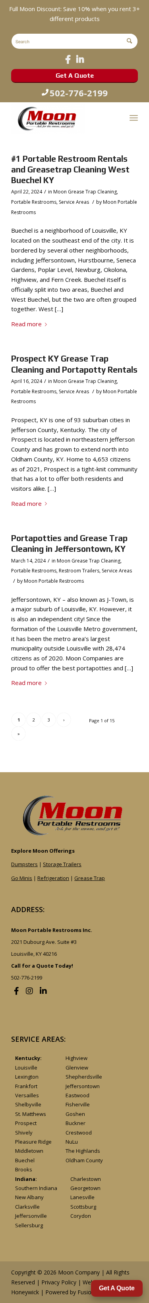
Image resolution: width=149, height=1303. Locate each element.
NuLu (72, 1141)
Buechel (25, 1160)
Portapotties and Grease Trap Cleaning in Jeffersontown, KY (69, 543)
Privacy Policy (58, 1282)
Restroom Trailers (79, 570)
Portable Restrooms (33, 202)
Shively (24, 1132)
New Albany (29, 1197)
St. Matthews (30, 1113)
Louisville (26, 1067)
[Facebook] (68, 59)
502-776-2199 (79, 93)
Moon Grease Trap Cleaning (85, 191)
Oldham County (84, 1160)
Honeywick (25, 1292)
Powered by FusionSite (74, 1292)
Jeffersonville (31, 1215)
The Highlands (83, 1150)
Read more (26, 324)
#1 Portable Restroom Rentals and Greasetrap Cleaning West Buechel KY (70, 170)
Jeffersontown (83, 1086)
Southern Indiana (36, 1188)
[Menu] (134, 117)
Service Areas (74, 202)
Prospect (26, 1123)
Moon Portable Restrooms (54, 581)
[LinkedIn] (80, 59)
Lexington (27, 1076)
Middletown (29, 1150)
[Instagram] (29, 990)
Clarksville (27, 1206)
